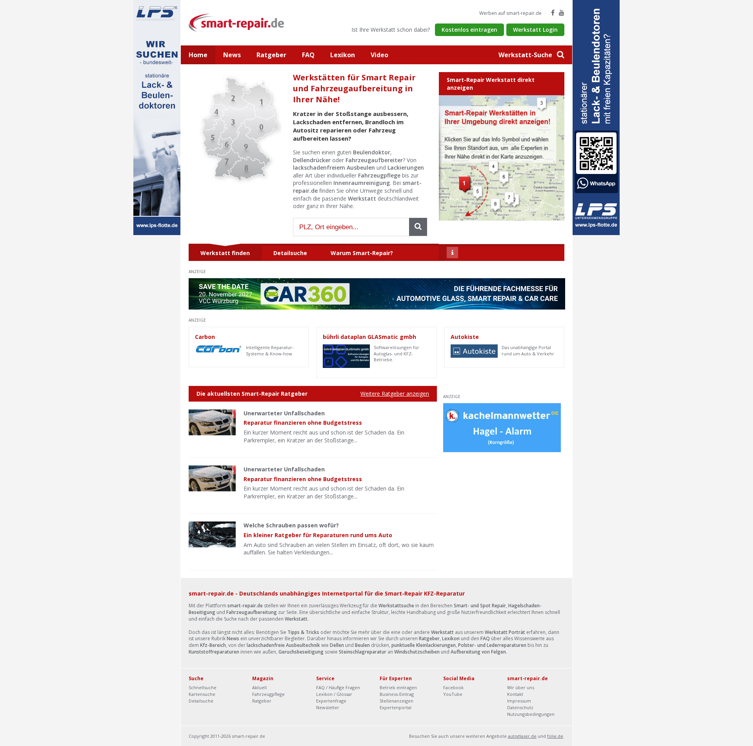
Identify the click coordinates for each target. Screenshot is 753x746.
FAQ (308, 55)
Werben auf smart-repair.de (510, 13)
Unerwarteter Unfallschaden (284, 413)
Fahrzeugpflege (268, 694)
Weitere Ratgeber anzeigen (394, 393)
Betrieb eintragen (398, 687)
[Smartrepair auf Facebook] (553, 12)
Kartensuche (202, 694)
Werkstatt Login (535, 29)
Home (198, 55)
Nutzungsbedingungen (531, 714)
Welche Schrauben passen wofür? (291, 525)
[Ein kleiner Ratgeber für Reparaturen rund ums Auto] (212, 534)
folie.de (555, 736)
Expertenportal (395, 707)
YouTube (452, 694)
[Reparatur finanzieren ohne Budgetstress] (212, 422)
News (232, 55)
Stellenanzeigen (396, 701)
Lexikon (342, 55)
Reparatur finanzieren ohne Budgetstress (303, 422)
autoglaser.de (522, 736)
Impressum (519, 701)
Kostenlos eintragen (469, 29)
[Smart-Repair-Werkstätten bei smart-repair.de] (237, 22)
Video (379, 55)
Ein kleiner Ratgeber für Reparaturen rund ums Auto (318, 535)
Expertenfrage (331, 701)
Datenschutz (520, 707)
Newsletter (327, 707)
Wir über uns (520, 687)
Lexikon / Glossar (334, 694)
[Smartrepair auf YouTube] (561, 12)
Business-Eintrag (397, 694)
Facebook (453, 687)
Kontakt (515, 694)
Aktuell (259, 687)
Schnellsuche (202, 687)
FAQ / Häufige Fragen (338, 687)
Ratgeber (271, 55)
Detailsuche (201, 701)
